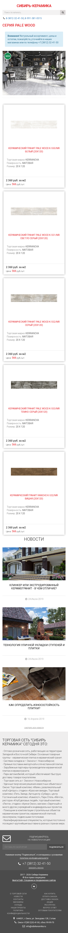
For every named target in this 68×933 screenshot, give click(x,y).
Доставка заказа (49, 899)
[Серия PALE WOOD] (34, 73)
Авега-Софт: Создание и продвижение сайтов (34, 880)
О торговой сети (18, 894)
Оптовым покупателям (49, 910)
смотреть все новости (34, 728)
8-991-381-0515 (33, 18)
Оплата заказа (49, 896)
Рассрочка (49, 905)
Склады (18, 905)
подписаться (56, 847)
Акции (50, 902)
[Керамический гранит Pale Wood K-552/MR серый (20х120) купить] (34, 298)
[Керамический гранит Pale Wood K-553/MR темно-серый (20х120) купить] (34, 384)
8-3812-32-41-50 (15, 18)
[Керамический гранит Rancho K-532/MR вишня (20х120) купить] (34, 471)
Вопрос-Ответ (50, 908)
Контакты (18, 899)
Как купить (49, 894)
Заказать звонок (36, 868)
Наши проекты (18, 908)
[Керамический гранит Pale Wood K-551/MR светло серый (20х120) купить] (34, 211)
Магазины (18, 902)
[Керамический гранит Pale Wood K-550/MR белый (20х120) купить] (34, 124)
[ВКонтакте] (34, 886)
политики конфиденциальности (34, 858)
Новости (18, 896)
